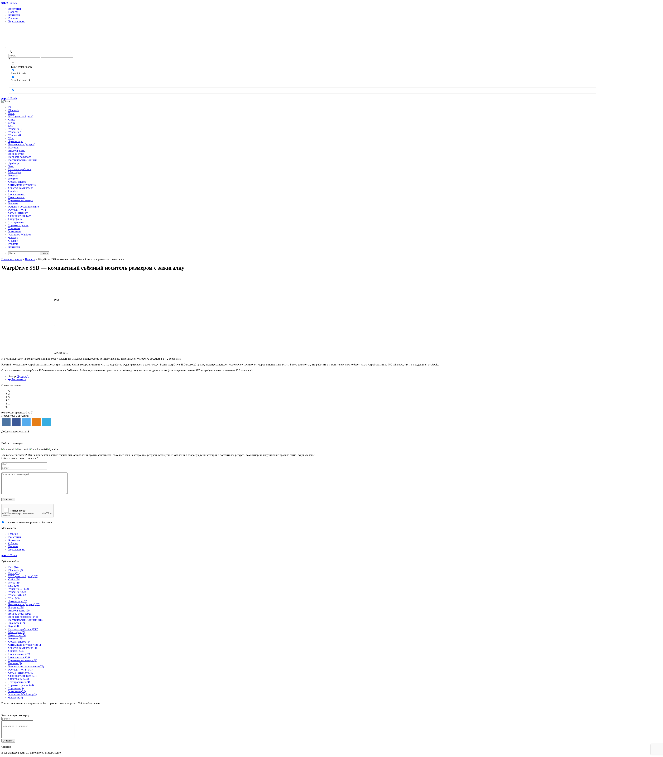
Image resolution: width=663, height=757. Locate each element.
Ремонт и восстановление (23, 206)
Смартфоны (15, 219)
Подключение (16, 194)
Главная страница (11, 259)
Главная (13, 533)
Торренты (14, 228)
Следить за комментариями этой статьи (29, 522)
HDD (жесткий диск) (20, 116)
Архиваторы (15, 141)
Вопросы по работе (19, 156)
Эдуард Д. (23, 376)
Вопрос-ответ (16, 153)
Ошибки (13, 191)
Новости (13, 11)
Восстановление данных (22, 159)
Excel (11, 113)
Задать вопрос (16, 21)
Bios (10, 107)
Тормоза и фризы (18, 225)
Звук (11, 166)
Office (11, 119)
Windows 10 (15, 128)
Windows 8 (14, 135)
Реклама (13, 18)
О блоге (13, 240)
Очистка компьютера (20, 187)
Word (11, 138)
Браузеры (13, 147)
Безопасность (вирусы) (21, 144)
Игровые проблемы (19, 169)
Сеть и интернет (18, 212)
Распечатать (18, 379)
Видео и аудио (16, 150)
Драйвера (14, 163)
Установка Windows (19, 234)
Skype (11, 122)
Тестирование (16, 222)
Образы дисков (17, 181)
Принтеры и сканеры (20, 200)
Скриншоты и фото (19, 215)
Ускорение (14, 231)
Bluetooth (13, 110)
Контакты (14, 14)
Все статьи (14, 8)
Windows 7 (14, 132)
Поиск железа (16, 197)
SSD (10, 125)
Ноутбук (13, 178)
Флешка (13, 237)
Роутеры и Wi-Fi (17, 209)
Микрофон (14, 172)
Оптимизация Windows (22, 184)
